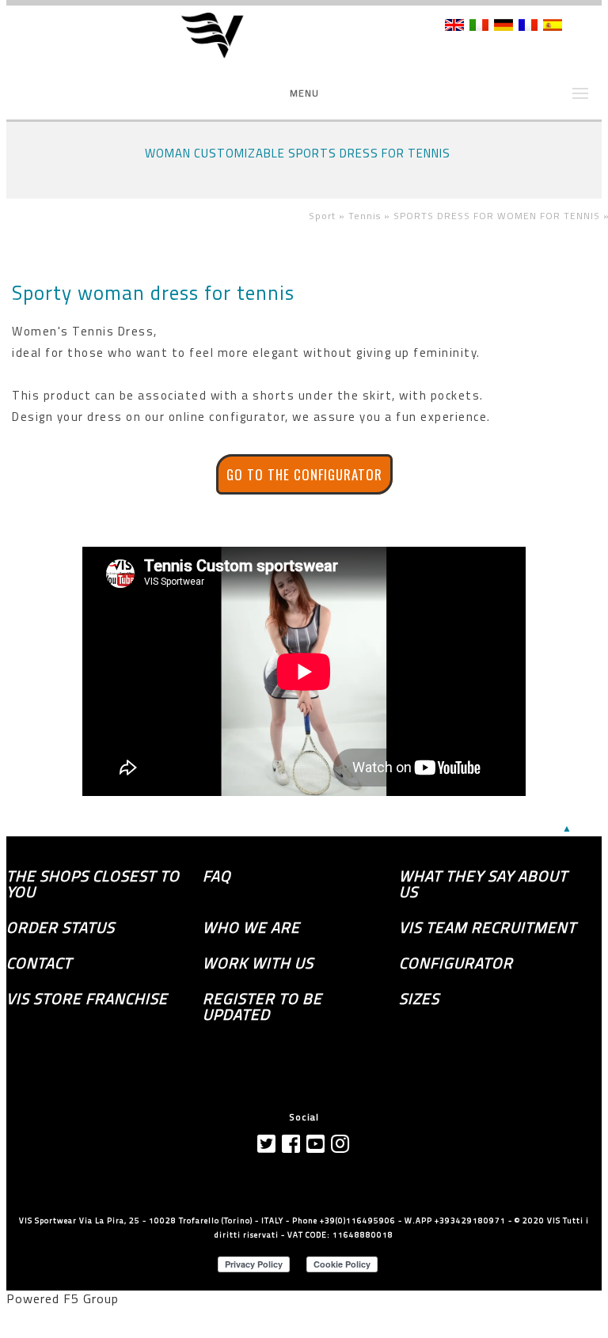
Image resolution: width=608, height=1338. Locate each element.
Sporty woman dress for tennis (153, 293)
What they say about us (483, 884)
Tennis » (370, 215)
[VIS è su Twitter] (266, 1143)
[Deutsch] (503, 26)
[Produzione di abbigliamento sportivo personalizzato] (223, 36)
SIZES (419, 998)
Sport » (328, 215)
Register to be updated (262, 1006)
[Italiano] (478, 26)
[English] (454, 26)
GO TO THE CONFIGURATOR (304, 474)
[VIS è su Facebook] (291, 1143)
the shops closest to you (93, 884)
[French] (528, 26)
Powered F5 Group (62, 1298)
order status (60, 927)
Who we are (251, 927)
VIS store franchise (87, 998)
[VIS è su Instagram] (340, 1143)
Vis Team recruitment (487, 927)
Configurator (456, 963)
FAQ (217, 876)
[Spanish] (552, 26)
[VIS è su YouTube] (315, 1143)
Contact (39, 963)
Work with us (258, 963)
